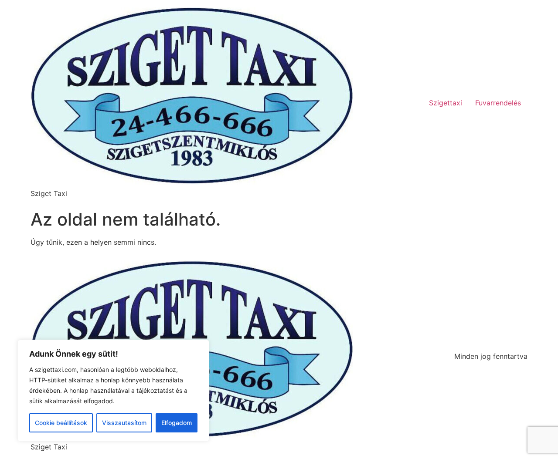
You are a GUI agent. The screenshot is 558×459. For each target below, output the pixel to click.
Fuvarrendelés (498, 102)
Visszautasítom (124, 422)
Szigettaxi (445, 102)
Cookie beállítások (61, 422)
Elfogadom (176, 422)
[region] (113, 391)
